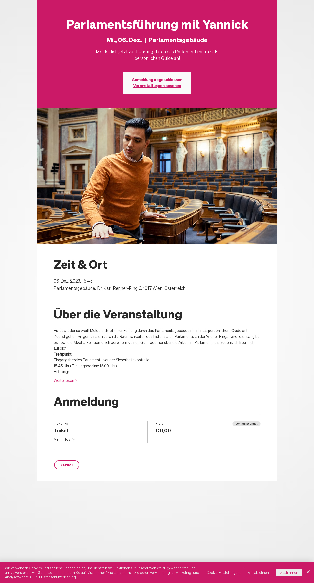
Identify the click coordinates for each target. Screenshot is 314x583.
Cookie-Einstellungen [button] (223, 572)
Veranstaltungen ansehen (157, 85)
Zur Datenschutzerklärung (55, 577)
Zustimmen (289, 572)
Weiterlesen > (65, 380)
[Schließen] (308, 572)
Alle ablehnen (258, 572)
